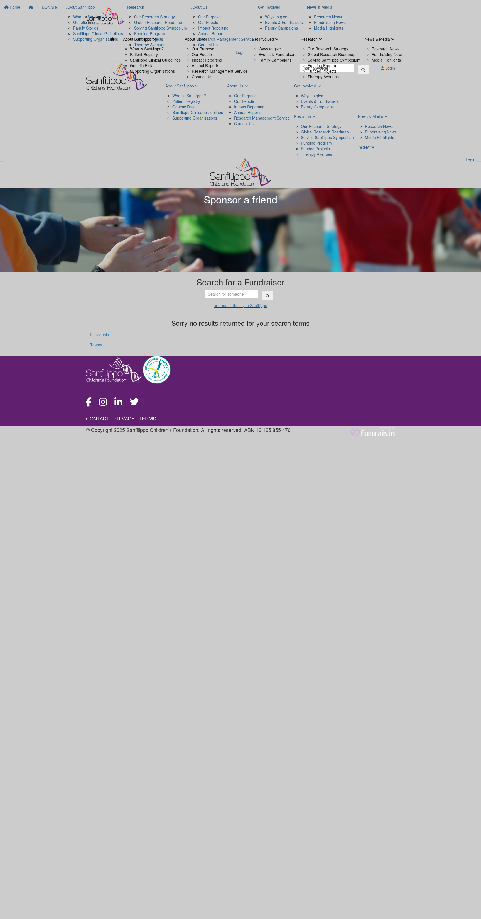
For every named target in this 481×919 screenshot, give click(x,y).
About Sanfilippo (138, 39)
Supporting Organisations (152, 71)
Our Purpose (203, 49)
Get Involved (263, 39)
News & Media (378, 39)
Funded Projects (322, 71)
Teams (96, 344)
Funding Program (323, 65)
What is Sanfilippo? (147, 49)
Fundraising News (387, 54)
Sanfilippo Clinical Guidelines (155, 60)
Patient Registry (144, 54)
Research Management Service (219, 71)
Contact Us (201, 76)
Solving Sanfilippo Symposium (334, 60)
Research (310, 39)
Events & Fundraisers (277, 54)
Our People (202, 54)
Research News (385, 49)
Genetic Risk (141, 65)
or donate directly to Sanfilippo (240, 305)
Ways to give (270, 49)
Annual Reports (205, 65)
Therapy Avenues (323, 76)
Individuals (99, 334)
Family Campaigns (275, 60)
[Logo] (105, 16)
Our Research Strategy (328, 49)
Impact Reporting (207, 60)
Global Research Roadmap (331, 54)
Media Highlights (386, 60)
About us (193, 39)
